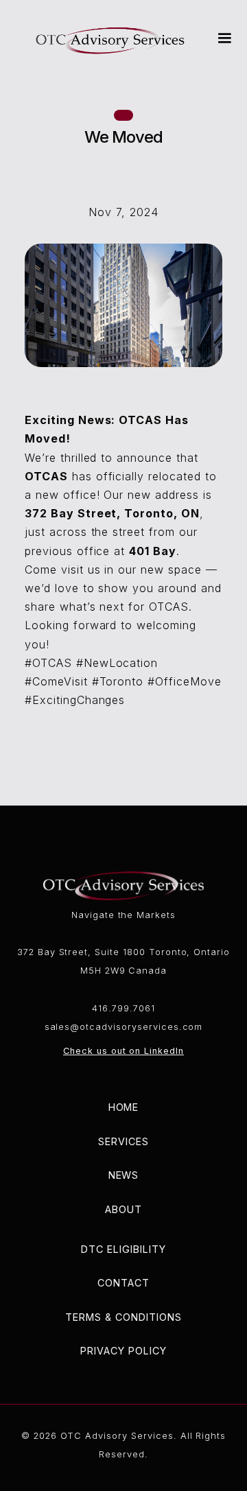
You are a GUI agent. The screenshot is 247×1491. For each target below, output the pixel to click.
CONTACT (123, 1283)
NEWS (123, 1175)
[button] (222, 38)
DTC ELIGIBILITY (123, 1249)
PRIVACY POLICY (123, 1351)
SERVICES (123, 1141)
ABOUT (123, 1209)
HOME (123, 1107)
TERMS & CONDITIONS (123, 1317)
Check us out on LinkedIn (123, 1051)
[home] (110, 38)
